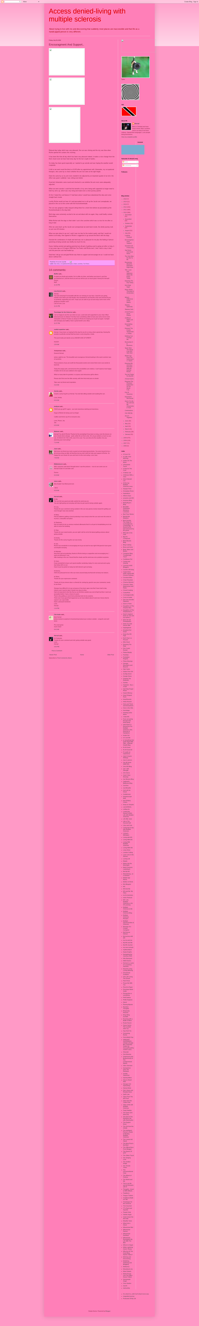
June (127, 421)
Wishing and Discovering (127, 1257)
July (126, 233)
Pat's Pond (126, 981)
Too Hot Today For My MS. (129, 375)
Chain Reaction (128, 580)
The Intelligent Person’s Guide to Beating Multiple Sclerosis (128, 1134)
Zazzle (125, 1286)
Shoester (126, 1052)
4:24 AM (56, 385)
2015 (125, 199)
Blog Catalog (127, 545)
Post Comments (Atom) (64, 658)
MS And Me (126, 889)
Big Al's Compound (126, 537)
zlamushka (126, 1288)
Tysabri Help (127, 1212)
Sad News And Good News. (129, 251)
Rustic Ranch (127, 1023)
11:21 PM (57, 306)
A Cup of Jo (126, 454)
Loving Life (126, 859)
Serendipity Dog (128, 1037)
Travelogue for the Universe (63, 312)
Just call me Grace (126, 791)
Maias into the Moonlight (127, 864)
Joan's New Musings (126, 776)
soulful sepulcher (59, 329)
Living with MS (127, 837)
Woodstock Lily (128, 1269)
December (128, 215)
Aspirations (126, 493)
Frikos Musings (128, 661)
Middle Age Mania (126, 878)
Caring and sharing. (126, 562)
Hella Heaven (127, 701)
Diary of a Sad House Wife (127, 624)
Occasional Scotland (126, 973)
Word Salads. (127, 1271)
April (126, 426)
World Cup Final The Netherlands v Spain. (129, 358)
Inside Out (126, 735)
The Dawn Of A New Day (127, 1113)
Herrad (56, 496)
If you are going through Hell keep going (128, 720)
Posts (126, 162)
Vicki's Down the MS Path (128, 1217)
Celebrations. (129, 410)
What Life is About (126, 1224)
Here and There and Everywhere (128, 704)
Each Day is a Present (127, 638)
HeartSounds (127, 699)
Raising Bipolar (128, 1004)
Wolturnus (126, 1266)
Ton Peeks (86, 263)
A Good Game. (129, 379)
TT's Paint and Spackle (127, 1209)
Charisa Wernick (128, 582)
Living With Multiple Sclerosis (126, 843)
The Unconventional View (128, 1171)
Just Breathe (127, 788)
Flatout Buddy (127, 652)
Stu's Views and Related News (128, 1091)
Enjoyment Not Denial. (129, 397)
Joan (55, 449)
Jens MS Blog (127, 766)
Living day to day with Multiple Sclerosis (128, 829)
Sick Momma (127, 1054)
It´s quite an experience (126, 753)
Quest (125, 1002)
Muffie (56, 274)
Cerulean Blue (127, 577)
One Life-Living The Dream (128, 977)
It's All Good (126, 747)
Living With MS (127, 839)
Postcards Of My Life (129, 1298)
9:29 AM (56, 490)
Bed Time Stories (128, 514)
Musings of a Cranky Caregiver (127, 928)
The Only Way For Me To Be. (129, 257)
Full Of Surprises (129, 393)
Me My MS (126, 871)
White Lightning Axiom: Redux (128, 1248)
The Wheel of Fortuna (127, 1176)
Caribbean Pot (127, 559)
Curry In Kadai (127, 597)
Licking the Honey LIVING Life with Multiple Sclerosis (128, 814)
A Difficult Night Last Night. (129, 319)
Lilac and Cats (127, 825)
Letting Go (126, 809)
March (127, 429)
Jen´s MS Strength (126, 769)
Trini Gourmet (127, 1206)
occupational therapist (66, 263)
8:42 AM (56, 629)
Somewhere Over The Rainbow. (127, 1069)
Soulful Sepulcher (126, 1074)
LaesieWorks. (127, 807)
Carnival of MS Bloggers (127, 566)
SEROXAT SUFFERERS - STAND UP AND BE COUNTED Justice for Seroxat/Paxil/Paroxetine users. (128, 1044)
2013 (125, 204)
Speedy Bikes (127, 1078)
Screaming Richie (126, 1034)
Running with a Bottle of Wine (128, 1019)
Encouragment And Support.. (129, 241)
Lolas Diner (126, 850)
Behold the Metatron (126, 517)
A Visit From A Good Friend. (129, 313)
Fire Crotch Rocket (126, 649)
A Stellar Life (127, 473)
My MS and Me (127, 942)
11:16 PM (57, 285)
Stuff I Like (126, 1094)
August (127, 230)
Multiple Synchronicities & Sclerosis (128, 922)
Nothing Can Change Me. (129, 337)
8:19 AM (56, 475)
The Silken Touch (128, 1155)
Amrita (56, 391)
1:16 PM (56, 608)
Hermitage (126, 710)
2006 (125, 446)
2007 (125, 443)
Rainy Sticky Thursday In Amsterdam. (129, 292)
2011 (125, 209)
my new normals (128, 947)
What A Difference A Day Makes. (129, 300)
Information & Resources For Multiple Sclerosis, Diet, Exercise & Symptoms (127, 729)
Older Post (110, 655)
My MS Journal (127, 945)
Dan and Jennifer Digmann (128, 600)
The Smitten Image (127, 1162)
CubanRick (126, 592)
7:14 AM (56, 442)
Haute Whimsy (127, 693)
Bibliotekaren (58, 464)
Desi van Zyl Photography (127, 620)
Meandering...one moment (128, 874)
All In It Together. (128, 416)
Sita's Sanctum (127, 1065)
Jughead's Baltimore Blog (127, 782)
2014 (125, 201)
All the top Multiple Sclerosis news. (128, 484)
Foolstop (126, 655)
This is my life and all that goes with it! (128, 1185)
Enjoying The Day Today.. (129, 281)
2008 (125, 440)
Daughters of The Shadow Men (128, 606)
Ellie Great (126, 642)
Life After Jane (127, 819)
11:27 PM (57, 323)
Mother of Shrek (128, 882)
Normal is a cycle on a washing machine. (128, 964)
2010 (125, 212)
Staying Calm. (129, 309)
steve (56, 481)
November (128, 219)
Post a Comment (57, 651)
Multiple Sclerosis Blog (127, 912)
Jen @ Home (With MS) (127, 763)
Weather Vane (127, 1221)
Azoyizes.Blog (127, 500)
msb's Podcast (127, 897)
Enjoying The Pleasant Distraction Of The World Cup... (129, 386)
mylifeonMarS (127, 950)
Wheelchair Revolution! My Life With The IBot (127, 1240)
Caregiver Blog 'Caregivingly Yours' (128, 555)
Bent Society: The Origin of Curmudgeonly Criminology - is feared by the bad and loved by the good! (128, 525)
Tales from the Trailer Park (127, 1101)
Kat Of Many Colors (127, 801)
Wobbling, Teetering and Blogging (127, 1262)
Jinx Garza (126, 773)
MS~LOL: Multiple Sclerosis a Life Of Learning (128, 902)
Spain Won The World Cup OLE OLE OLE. (129, 350)
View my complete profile (129, 137)
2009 (125, 438)
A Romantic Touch (126, 465)
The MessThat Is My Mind (128, 1144)
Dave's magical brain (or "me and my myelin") (128, 615)
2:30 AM (56, 344)
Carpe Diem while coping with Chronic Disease (128, 573)
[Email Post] (70, 261)
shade (75, 263)
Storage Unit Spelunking (127, 1084)
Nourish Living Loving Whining (128, 969)
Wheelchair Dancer (126, 1230)
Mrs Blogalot (127, 884)
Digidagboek (127, 627)
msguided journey (128, 1296)
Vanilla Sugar (127, 1214)
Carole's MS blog (128, 569)
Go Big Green (127, 674)
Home (82, 655)
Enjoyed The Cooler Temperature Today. (129, 331)
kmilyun (56, 406)
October (127, 223)
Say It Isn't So (127, 1031)
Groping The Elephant (127, 679)
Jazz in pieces (127, 760)
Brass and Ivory (128, 547)
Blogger (107, 1311)
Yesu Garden (127, 1283)
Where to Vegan (128, 1245)
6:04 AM (56, 400)
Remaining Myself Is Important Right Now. (129, 265)
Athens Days (127, 496)
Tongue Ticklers (128, 1195)
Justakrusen (127, 794)
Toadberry (126, 1193)
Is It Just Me (126, 738)
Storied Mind (127, 1088)
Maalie (125, 861)
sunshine (80, 263)
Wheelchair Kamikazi (126, 1234)
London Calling (128, 852)
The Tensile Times (126, 1166)
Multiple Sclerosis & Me (127, 908)
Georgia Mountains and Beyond (127, 665)
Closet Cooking (128, 590)
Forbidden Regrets (126, 658)
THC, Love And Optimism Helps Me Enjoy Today (129, 274)
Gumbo (125, 682)
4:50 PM (56, 647)
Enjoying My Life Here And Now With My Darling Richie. (129, 367)
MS (124, 886)
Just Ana (125, 785)
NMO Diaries (127, 961)
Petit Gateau (127, 997)
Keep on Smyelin (128, 804)
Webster (57, 431)
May (126, 423)
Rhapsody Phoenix (126, 1011)
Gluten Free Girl (128, 671)
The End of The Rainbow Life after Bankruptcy (128, 1118)
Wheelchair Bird (128, 1227)
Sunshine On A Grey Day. (129, 246)
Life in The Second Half (127, 822)
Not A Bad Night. (128, 286)
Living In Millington (126, 834)
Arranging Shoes (128, 491)
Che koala (57, 614)
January (127, 434)
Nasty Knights (127, 952)
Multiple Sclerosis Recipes (126, 916)
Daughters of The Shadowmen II (128, 610)
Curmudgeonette (128, 595)
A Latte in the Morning (127, 457)
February (128, 432)
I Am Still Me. (129, 413)
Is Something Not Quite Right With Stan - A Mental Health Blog (128, 742)
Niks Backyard (127, 958)
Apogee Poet (127, 489)
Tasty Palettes (127, 1110)
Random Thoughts (126, 1007)
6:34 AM (56, 425)
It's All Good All (127, 750)
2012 (125, 207)
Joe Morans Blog (128, 779)
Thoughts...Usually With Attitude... (128, 1190)
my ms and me (127, 940)
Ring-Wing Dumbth (126, 1015)
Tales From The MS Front (128, 1097)
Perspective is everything (127, 994)
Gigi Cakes (126, 669)
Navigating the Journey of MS (127, 955)
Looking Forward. (128, 236)
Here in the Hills (128, 708)
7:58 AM (56, 458)
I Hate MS (126, 717)
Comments (127, 165)
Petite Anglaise (127, 1000)
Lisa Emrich (58, 291)
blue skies (57, 263)
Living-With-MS (128, 848)
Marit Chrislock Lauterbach (127, 868)
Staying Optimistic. (129, 305)
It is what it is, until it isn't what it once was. (136, 1294)
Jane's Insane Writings (127, 757)
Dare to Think (127, 604)
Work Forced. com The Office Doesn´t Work (127, 1275)
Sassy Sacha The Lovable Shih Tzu (127, 1026)
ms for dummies (128, 895)
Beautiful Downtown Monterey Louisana (126, 509)
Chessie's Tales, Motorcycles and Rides (128, 586)
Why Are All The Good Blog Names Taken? (128, 1253)
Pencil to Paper (128, 987)
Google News (127, 676)
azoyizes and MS (128, 498)
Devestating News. (128, 325)
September (128, 226)
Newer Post (53, 655)
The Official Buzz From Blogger (128, 1148)
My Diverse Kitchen (126, 933)
